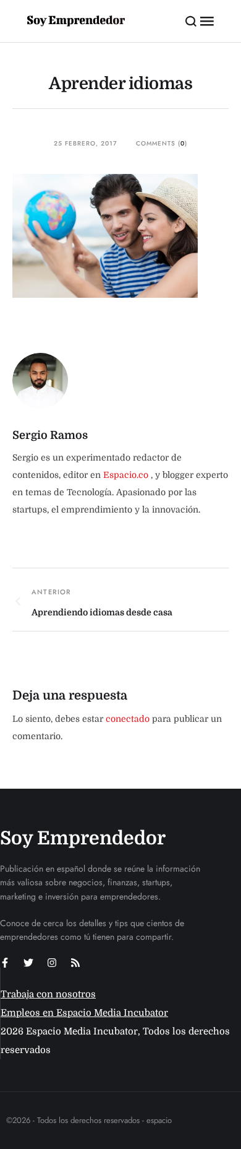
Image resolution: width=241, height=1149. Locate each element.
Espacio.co (127, 475)
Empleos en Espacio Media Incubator (84, 1012)
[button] (191, 21)
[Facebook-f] (5, 963)
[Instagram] (52, 963)
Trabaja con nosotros (48, 994)
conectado (128, 719)
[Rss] (75, 963)
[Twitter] (28, 963)
